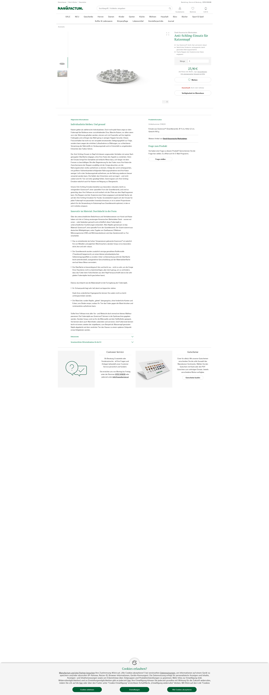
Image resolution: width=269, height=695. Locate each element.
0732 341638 (120, 374)
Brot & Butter (72, 2)
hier (129, 680)
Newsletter (82, 2)
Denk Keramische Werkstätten (175, 139)
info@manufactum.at (121, 377)
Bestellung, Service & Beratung (196, 2)
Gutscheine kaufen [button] (193, 378)
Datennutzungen (167, 673)
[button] (167, 33)
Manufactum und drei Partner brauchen (77, 673)
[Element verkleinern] (163, 101)
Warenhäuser (62, 2)
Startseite (61, 27)
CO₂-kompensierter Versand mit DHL (193, 74)
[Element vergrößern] (167, 101)
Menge (182, 61)
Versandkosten (202, 72)
